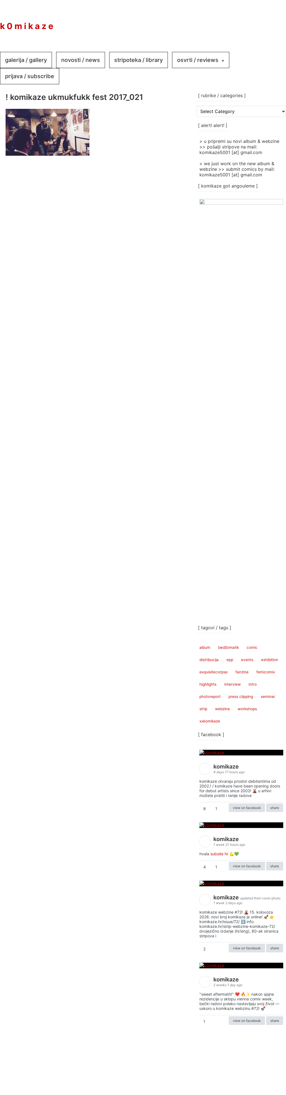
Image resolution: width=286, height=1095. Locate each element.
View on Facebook (247, 808)
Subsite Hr (219, 853)
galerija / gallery (26, 60)
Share (274, 808)
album (204, 647)
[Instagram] (258, 22)
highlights (207, 684)
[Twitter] (274, 22)
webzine (222, 709)
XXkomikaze (209, 721)
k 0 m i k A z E (26, 26)
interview (232, 684)
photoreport (210, 696)
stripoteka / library (138, 60)
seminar (268, 696)
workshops (247, 709)
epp (230, 659)
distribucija (209, 659)
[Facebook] (241, 22)
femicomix (265, 672)
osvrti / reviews (197, 60)
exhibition (269, 659)
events (247, 659)
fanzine (242, 672)
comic (252, 647)
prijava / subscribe (29, 76)
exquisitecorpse (213, 672)
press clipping (240, 696)
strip (203, 709)
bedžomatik (228, 647)
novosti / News (80, 60)
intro (253, 684)
